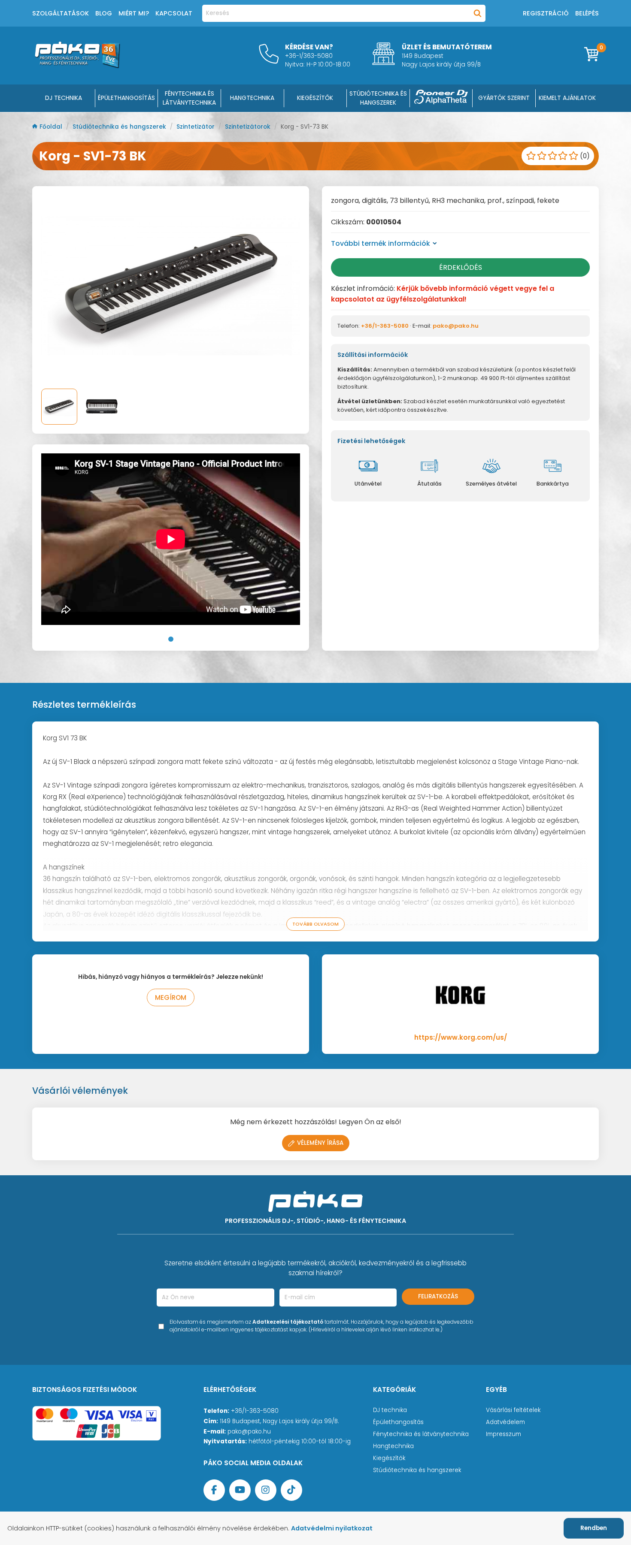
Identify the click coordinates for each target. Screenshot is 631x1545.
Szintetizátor (196, 127)
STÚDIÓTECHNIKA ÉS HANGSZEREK (378, 98)
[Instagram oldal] (265, 1490)
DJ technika (390, 1410)
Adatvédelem (505, 1422)
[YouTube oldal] (240, 1490)
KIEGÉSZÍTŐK (315, 98)
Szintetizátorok (248, 127)
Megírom (170, 997)
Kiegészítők (389, 1458)
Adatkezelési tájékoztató (287, 1321)
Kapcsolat (173, 13)
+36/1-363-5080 (385, 326)
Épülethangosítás (398, 1422)
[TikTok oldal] (291, 1490)
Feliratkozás (438, 1296)
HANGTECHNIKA (252, 98)
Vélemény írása (320, 1143)
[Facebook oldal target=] (214, 1490)
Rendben (593, 1528)
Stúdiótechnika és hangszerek (120, 127)
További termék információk (380, 243)
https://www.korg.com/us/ (460, 1037)
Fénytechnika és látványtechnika (421, 1434)
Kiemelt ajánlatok (567, 98)
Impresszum (503, 1434)
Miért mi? (133, 13)
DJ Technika (63, 98)
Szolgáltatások (60, 13)
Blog (103, 13)
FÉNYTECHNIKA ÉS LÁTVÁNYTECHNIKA (189, 98)
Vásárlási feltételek (513, 1410)
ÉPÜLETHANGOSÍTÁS (126, 98)
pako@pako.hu (456, 326)
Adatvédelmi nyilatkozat (332, 1528)
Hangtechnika (393, 1446)
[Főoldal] (77, 66)
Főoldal (51, 127)
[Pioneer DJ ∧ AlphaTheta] (441, 98)
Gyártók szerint (504, 98)
